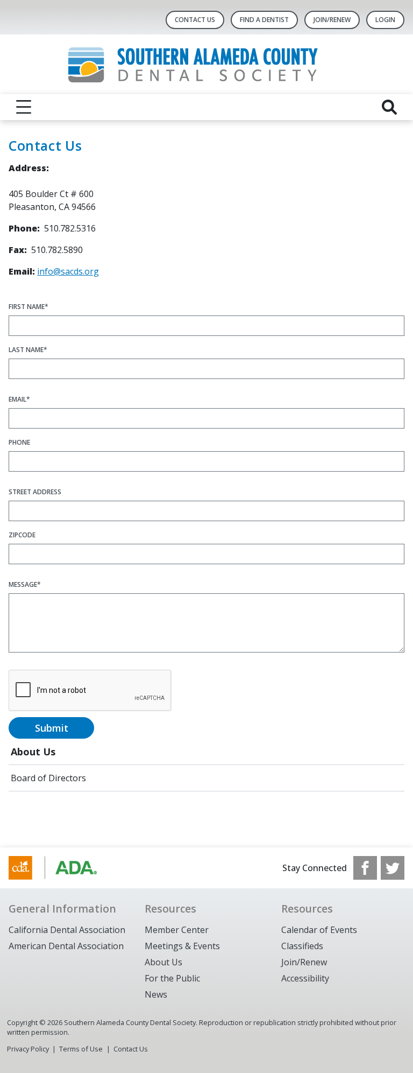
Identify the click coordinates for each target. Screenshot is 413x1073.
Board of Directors (48, 778)
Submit (51, 727)
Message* (25, 584)
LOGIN (385, 19)
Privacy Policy (28, 1049)
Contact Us (195, 19)
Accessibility (305, 978)
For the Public (172, 978)
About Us (33, 751)
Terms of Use (81, 1049)
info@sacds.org (68, 271)
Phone (19, 442)
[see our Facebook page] (365, 868)
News (156, 994)
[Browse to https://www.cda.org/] (63, 868)
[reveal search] (389, 107)
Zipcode (22, 534)
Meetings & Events (182, 946)
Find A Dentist (264, 19)
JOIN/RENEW (332, 19)
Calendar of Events (319, 930)
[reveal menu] (24, 107)
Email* (19, 399)
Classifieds (302, 946)
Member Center (177, 930)
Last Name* (28, 349)
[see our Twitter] (392, 868)
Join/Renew (304, 962)
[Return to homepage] (207, 64)
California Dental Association (67, 930)
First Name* (28, 306)
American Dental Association (66, 946)
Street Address (35, 491)
